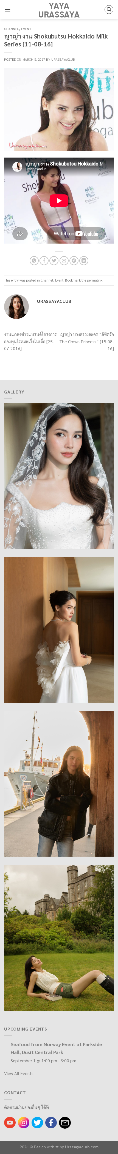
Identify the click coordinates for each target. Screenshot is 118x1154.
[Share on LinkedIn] (83, 260)
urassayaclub (63, 59)
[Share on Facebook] (44, 260)
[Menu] (7, 9)
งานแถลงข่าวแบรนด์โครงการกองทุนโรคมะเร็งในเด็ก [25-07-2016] (30, 341)
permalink (94, 280)
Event (26, 29)
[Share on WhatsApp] (34, 260)
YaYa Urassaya (59, 9)
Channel (11, 29)
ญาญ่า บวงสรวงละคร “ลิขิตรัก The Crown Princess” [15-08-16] (86, 341)
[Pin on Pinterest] (73, 260)
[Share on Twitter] (53, 260)
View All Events (18, 1073)
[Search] (109, 9)
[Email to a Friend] (64, 260)
